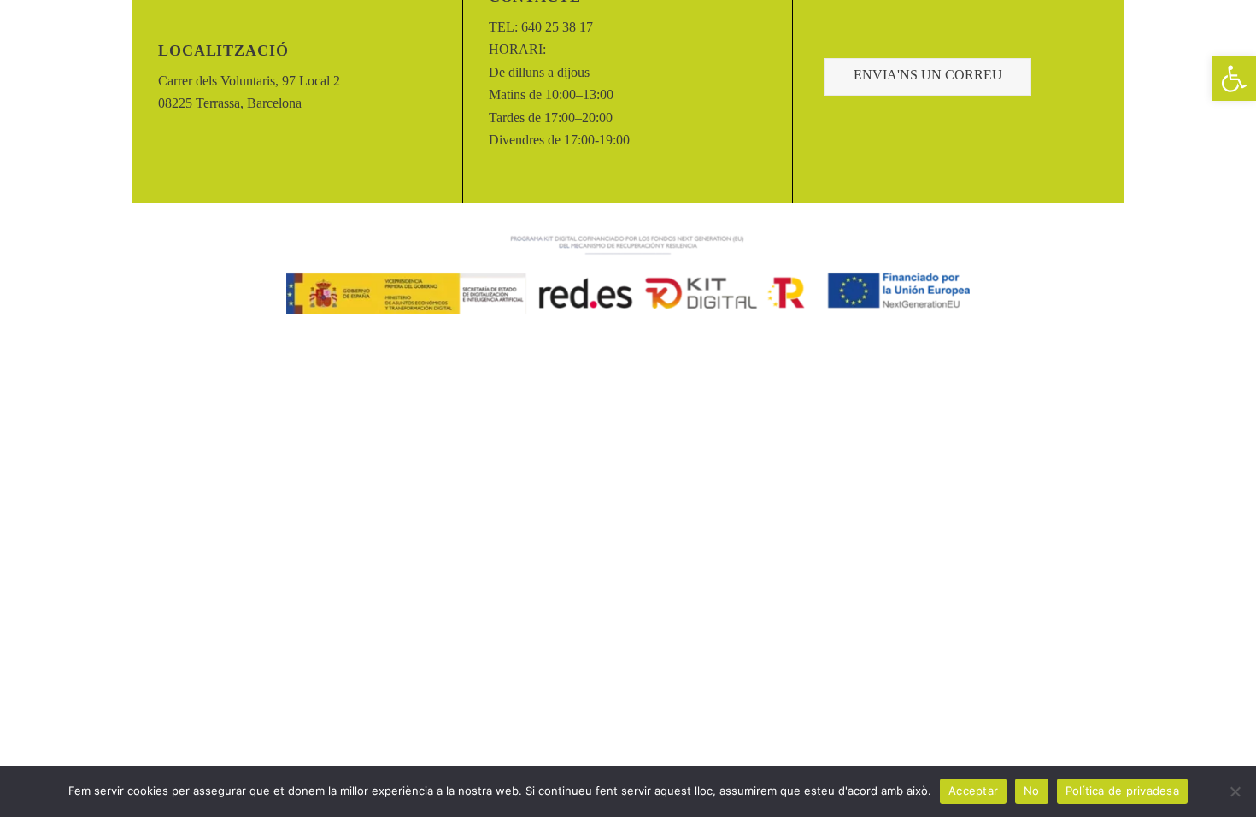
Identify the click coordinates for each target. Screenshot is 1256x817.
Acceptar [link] (973, 790)
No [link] (1032, 790)
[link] (1234, 78)
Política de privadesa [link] (1122, 790)
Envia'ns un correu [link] (928, 75)
